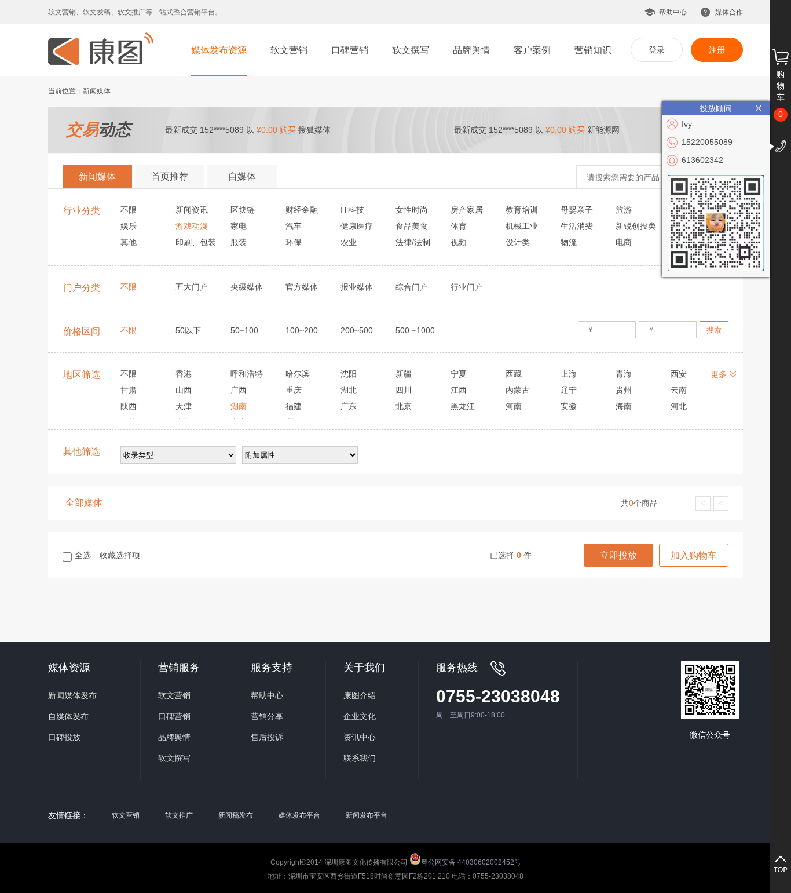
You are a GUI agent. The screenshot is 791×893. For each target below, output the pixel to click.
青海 (624, 373)
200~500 (356, 330)
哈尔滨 (297, 373)
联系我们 (359, 758)
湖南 (238, 406)
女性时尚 (411, 209)
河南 (514, 406)
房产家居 (467, 209)
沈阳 (348, 373)
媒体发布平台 (299, 815)
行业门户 (467, 286)
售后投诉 (267, 737)
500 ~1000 (415, 330)
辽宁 (569, 390)
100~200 (301, 330)
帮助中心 (673, 12)
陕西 (128, 406)
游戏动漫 (191, 226)
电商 (624, 242)
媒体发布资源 (219, 50)
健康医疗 (356, 226)
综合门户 (411, 286)
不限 (128, 209)
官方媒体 (301, 286)
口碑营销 (349, 50)
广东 (348, 406)
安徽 (569, 406)
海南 (624, 406)
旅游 (624, 209)
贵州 (624, 390)
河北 (679, 406)
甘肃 (128, 390)
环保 (293, 242)
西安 (679, 373)
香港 (183, 373)
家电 (238, 226)
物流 (569, 242)
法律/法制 (412, 242)
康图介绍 (359, 695)
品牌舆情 (471, 50)
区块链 (242, 209)
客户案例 (532, 50)
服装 (238, 242)
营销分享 (267, 716)
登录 (657, 49)
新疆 (403, 373)
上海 (569, 373)
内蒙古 (518, 390)
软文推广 (179, 815)
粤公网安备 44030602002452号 (471, 861)
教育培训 (522, 209)
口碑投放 (64, 737)
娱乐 (128, 226)
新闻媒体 (97, 176)
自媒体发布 (68, 716)
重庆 (293, 390)
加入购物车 (694, 555)
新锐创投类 (636, 226)
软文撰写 (410, 50)
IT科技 (352, 209)
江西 (459, 390)
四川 (403, 390)
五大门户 (191, 286)
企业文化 (359, 716)
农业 (348, 242)
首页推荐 (169, 176)
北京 (403, 406)
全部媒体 (83, 503)
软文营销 (288, 50)
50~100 (244, 330)
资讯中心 (359, 737)
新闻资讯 (191, 209)
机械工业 (522, 226)
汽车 (293, 226)
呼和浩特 (246, 373)
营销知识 (592, 50)
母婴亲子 (577, 209)
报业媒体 (356, 286)
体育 (459, 226)
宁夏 (459, 373)
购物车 (781, 86)
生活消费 (577, 226)
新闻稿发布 (235, 815)
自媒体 (242, 176)
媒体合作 (729, 12)
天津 (183, 406)
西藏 (514, 373)
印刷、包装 (195, 242)
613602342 (702, 160)
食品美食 (411, 226)
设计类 (518, 242)
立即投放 (618, 555)
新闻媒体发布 (72, 695)
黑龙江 (463, 406)
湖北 (348, 390)
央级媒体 (246, 286)
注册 (717, 49)
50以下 (188, 330)
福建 (293, 406)
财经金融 (301, 209)
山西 (183, 390)
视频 (459, 242)
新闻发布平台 (366, 815)
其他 (128, 242)
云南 (679, 390)
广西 (238, 390)
